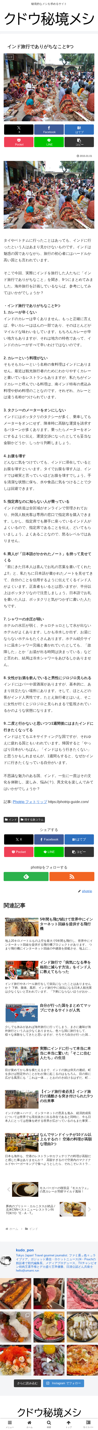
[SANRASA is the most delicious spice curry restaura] (49, 1327)
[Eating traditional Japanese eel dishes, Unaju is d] (15, 1293)
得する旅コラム (34, 819)
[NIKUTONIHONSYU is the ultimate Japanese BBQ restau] (82, 1293)
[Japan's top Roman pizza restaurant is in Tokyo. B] (82, 1360)
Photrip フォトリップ (30, 802)
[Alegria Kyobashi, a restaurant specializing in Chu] (49, 1293)
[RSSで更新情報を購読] (71, 876)
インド (13, 819)
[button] (79, 142)
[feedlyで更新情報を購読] (26, 876)
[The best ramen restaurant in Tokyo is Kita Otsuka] (82, 1327)
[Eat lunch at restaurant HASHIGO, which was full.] (15, 1327)
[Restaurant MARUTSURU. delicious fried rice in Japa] (15, 1360)
